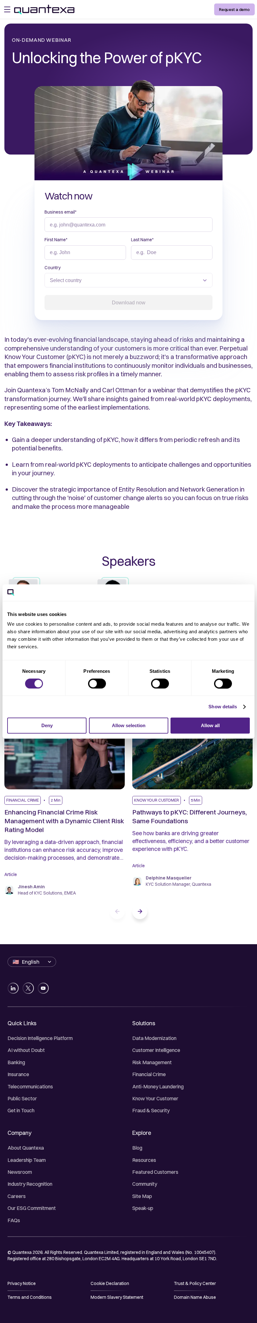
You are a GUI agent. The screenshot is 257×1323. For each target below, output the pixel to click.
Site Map (142, 1196)
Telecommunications (30, 1086)
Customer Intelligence (156, 1050)
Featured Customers (155, 1172)
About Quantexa (26, 1148)
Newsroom (20, 1172)
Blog (137, 1148)
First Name (56, 239)
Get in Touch (21, 1110)
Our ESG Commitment (32, 1208)
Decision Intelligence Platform (40, 1038)
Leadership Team (27, 1160)
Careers (17, 1196)
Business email (60, 212)
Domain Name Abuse (195, 1297)
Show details (222, 706)
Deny (47, 725)
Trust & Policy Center (195, 1283)
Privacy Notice (22, 1283)
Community (144, 1184)
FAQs (14, 1220)
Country (52, 267)
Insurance (18, 1074)
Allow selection (128, 725)
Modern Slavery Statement (117, 1297)
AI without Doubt (26, 1050)
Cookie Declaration (110, 1283)
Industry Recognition (30, 1184)
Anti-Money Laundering (158, 1086)
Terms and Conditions (30, 1297)
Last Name (142, 239)
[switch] (97, 683)
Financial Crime (149, 1074)
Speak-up (142, 1208)
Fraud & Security (151, 1110)
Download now (128, 302)
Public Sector (22, 1098)
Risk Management (152, 1062)
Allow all (210, 725)
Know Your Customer (155, 1098)
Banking (16, 1062)
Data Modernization (154, 1038)
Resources (144, 1160)
